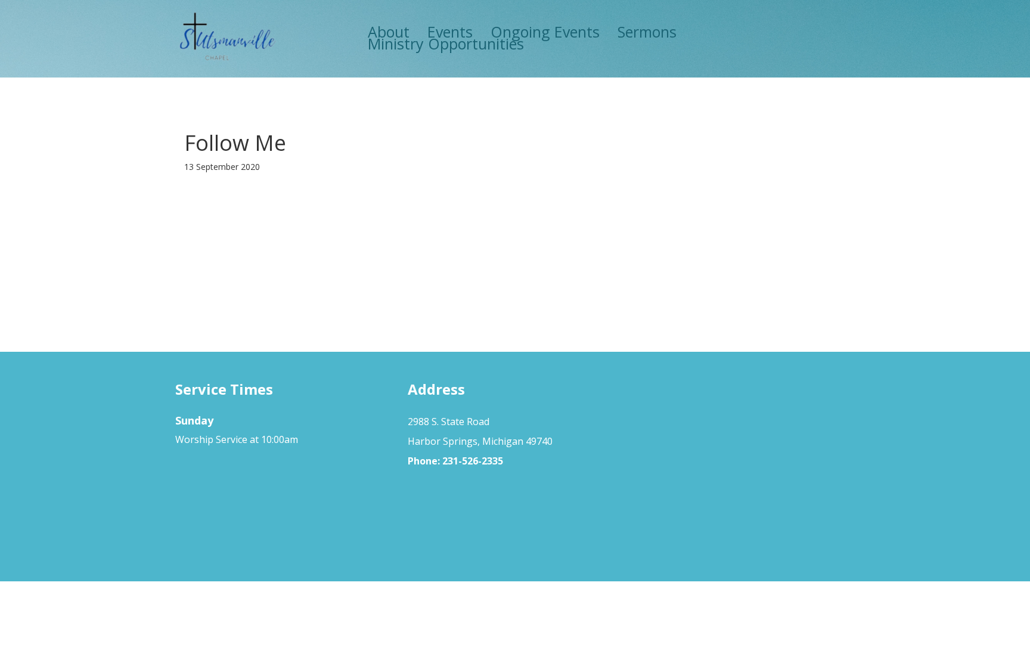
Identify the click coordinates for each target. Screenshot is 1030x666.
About (388, 32)
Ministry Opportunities (446, 43)
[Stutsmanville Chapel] (226, 38)
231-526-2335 (472, 460)
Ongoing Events (545, 32)
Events (450, 32)
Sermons (647, 32)
